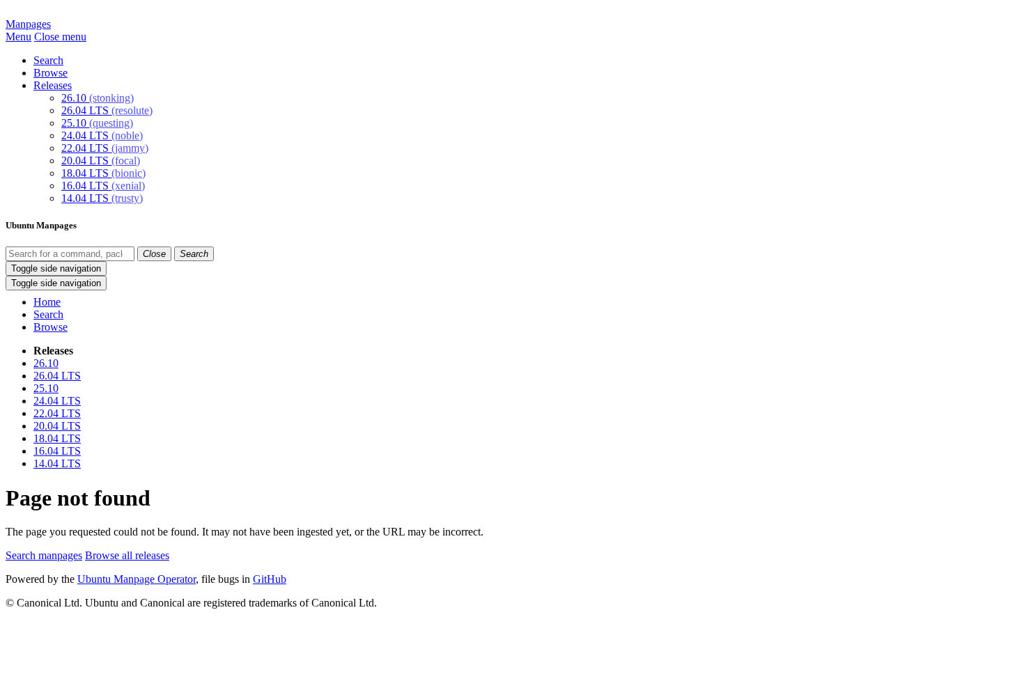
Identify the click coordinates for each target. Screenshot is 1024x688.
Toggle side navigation (56, 268)
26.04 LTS (107, 110)
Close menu (60, 36)
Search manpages (44, 555)
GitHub (269, 579)
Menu (18, 36)
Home (47, 302)
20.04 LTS (100, 160)
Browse (50, 73)
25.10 (97, 123)
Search (48, 60)
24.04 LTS (102, 135)
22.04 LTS (104, 148)
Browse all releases (127, 555)
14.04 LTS (102, 198)
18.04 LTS (103, 173)
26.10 (97, 98)
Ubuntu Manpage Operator (136, 579)
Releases (52, 85)
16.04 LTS (103, 185)
